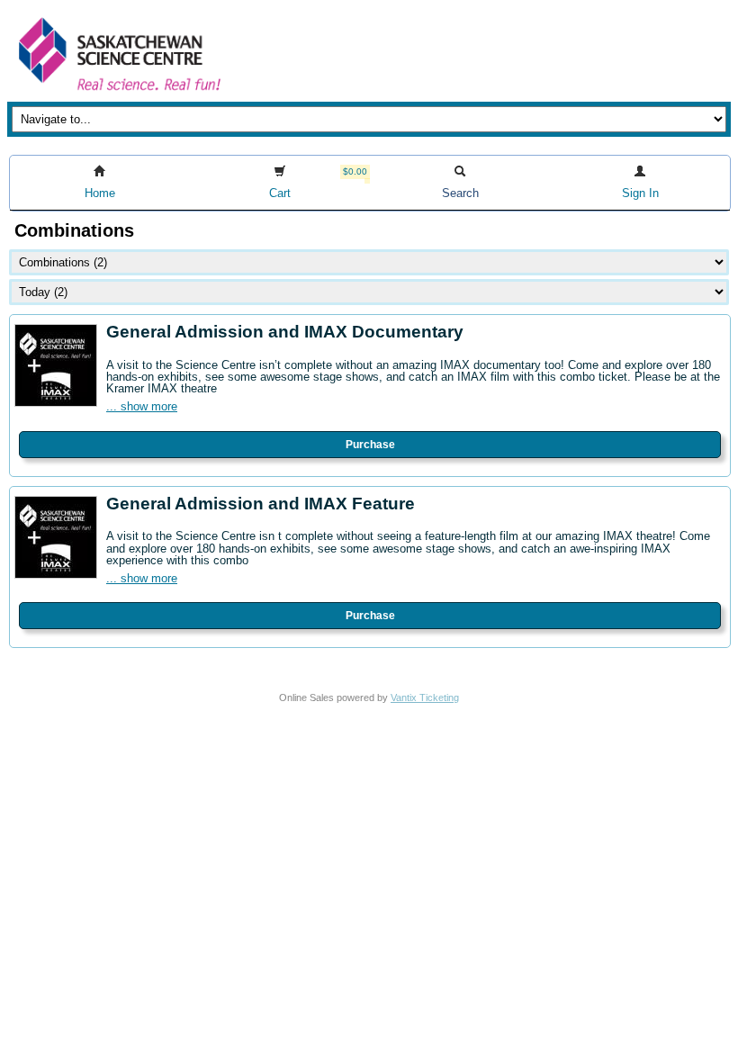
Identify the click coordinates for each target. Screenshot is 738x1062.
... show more (141, 406)
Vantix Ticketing (425, 697)
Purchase (370, 444)
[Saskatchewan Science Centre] (118, 92)
